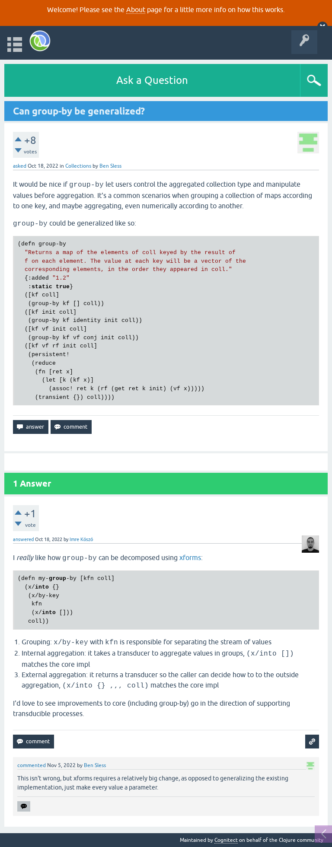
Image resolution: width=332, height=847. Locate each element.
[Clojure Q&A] (40, 40)
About (135, 9)
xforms (190, 557)
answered (23, 539)
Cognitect (226, 840)
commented (31, 765)
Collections (78, 166)
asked (19, 166)
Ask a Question (152, 80)
